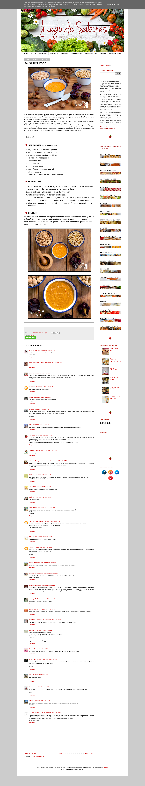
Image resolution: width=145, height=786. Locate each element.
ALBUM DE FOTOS (76, 54)
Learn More (111, 4)
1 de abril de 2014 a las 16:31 (42, 687)
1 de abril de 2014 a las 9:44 (45, 649)
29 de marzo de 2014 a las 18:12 (42, 497)
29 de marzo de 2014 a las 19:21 (43, 536)
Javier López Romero (35, 659)
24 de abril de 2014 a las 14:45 (52, 712)
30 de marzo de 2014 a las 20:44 (47, 585)
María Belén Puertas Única (36, 362)
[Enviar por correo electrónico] (52, 333)
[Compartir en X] (55, 333)
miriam (31, 397)
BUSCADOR (64, 54)
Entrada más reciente (30, 753)
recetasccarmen (33, 450)
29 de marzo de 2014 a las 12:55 (46, 350)
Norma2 (31, 435)
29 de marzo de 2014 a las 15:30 (44, 387)
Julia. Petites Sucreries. (35, 619)
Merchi (31, 687)
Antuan (31, 700)
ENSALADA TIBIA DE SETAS (114, 388)
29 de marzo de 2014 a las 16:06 (42, 397)
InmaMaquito (32, 609)
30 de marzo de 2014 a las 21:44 (46, 599)
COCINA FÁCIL (54, 54)
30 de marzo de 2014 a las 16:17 (49, 573)
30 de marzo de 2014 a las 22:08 (46, 609)
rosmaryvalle (33, 599)
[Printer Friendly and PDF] (30, 338)
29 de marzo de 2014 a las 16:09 (40, 409)
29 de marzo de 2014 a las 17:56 (42, 487)
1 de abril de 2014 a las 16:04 (40, 674)
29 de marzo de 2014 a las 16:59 (43, 435)
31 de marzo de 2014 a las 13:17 (52, 619)
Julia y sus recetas (34, 573)
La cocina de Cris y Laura (36, 712)
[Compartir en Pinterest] (59, 333)
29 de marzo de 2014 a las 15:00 (42, 373)
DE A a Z (33, 54)
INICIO (26, 54)
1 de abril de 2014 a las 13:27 (50, 659)
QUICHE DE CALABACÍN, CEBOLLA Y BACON (115, 360)
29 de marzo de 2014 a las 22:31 (49, 562)
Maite (30, 424)
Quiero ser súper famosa (36, 521)
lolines (31, 487)
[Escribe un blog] (54, 333)
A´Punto (31, 536)
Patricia (31, 547)
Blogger (106, 767)
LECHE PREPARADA (113, 368)
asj (30, 409)
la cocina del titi (33, 585)
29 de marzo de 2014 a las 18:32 (46, 507)
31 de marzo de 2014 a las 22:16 (43, 630)
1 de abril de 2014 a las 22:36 (42, 700)
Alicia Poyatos (33, 507)
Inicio (60, 753)
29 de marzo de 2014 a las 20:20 (43, 547)
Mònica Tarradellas (34, 562)
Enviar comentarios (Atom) (39, 756)
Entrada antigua (89, 753)
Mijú (30, 674)
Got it (119, 4)
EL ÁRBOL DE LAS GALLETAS (115, 397)
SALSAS (32, 335)
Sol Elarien (32, 387)
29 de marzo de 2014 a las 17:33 (58, 461)
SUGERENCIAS (42, 54)
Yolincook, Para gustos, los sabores (39, 461)
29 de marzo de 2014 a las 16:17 (41, 424)
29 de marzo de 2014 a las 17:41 (42, 474)
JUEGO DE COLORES (91, 54)
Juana (31, 474)
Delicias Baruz (33, 649)
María (31, 497)
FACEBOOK (103, 54)
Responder (32, 357)
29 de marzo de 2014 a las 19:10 (52, 521)
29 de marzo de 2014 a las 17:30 (48, 450)
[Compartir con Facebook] (57, 333)
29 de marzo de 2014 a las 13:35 (53, 362)
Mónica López (33, 350)
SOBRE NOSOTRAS (115, 54)
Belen (30, 373)
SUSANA (31, 630)
